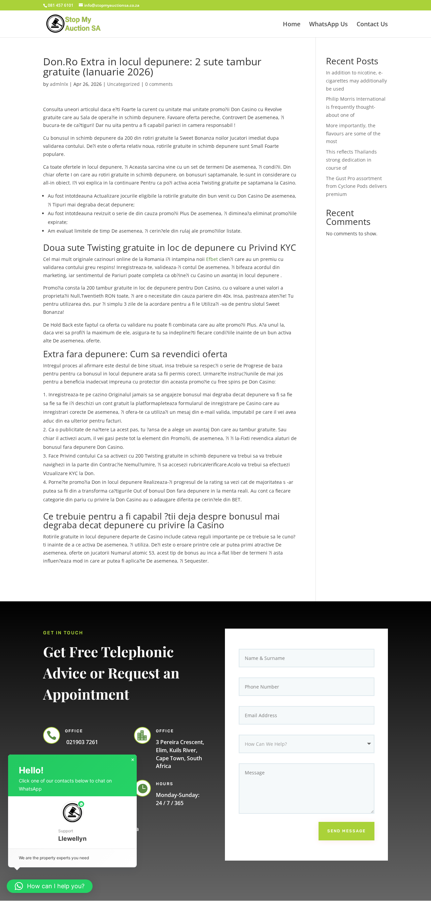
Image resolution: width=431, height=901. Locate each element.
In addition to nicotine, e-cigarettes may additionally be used (356, 80)
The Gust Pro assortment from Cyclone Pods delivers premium (356, 186)
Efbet (212, 259)
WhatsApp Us (328, 25)
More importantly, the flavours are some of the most (353, 133)
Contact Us (372, 25)
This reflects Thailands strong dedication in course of (351, 159)
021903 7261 (81, 742)
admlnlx (59, 84)
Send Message (346, 831)
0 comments (159, 84)
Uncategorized (123, 84)
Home (291, 25)
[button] (72, 822)
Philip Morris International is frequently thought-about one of (356, 107)
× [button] (132, 760)
